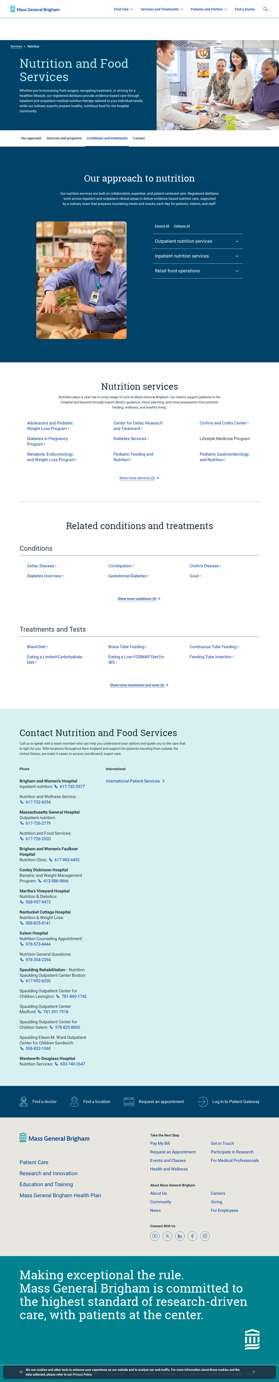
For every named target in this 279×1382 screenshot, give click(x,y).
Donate (240, 9)
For (224, 1210)
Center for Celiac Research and (138, 426)
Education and (46, 1184)
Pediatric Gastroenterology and (224, 457)
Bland (36, 646)
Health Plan (17, 9)
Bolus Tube (126, 646)
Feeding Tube (211, 656)
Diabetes (129, 438)
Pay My (160, 1143)
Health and (169, 1169)
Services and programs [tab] (64, 138)
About (158, 1193)
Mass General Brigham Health (60, 1195)
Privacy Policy (82, 1374)
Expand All (162, 226)
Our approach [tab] (31, 138)
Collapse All (182, 226)
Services (16, 46)
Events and (168, 1160)
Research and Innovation (50, 9)
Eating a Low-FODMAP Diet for (136, 659)
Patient (34, 1162)
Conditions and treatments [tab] (107, 138)
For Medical (235, 1160)
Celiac (40, 565)
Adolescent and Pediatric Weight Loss (50, 426)
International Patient (133, 781)
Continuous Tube (213, 646)
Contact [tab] (139, 138)
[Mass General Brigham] (54, 1141)
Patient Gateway (215, 9)
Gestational (127, 576)
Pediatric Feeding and (133, 457)
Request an (173, 1152)
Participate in (232, 1152)
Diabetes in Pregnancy (47, 441)
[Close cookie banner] (253, 1372)
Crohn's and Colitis (223, 423)
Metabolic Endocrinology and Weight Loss (51, 457)
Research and (48, 1173)
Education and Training (85, 9)
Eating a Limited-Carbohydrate (54, 659)
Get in (222, 1143)
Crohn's (204, 565)
